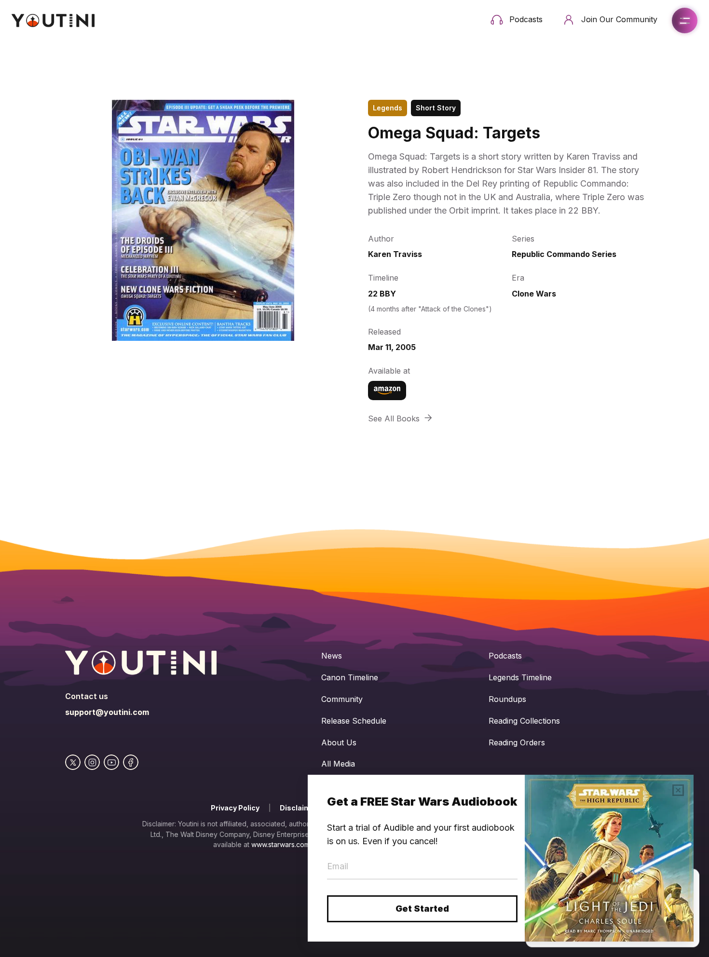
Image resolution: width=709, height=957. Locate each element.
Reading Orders (517, 742)
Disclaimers (301, 808)
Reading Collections (524, 721)
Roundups (507, 699)
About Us (338, 742)
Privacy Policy (235, 808)
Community (342, 699)
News (331, 655)
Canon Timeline (349, 677)
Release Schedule (353, 721)
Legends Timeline (520, 677)
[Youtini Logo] (53, 20)
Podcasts (505, 655)
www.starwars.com (280, 844)
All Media (338, 763)
